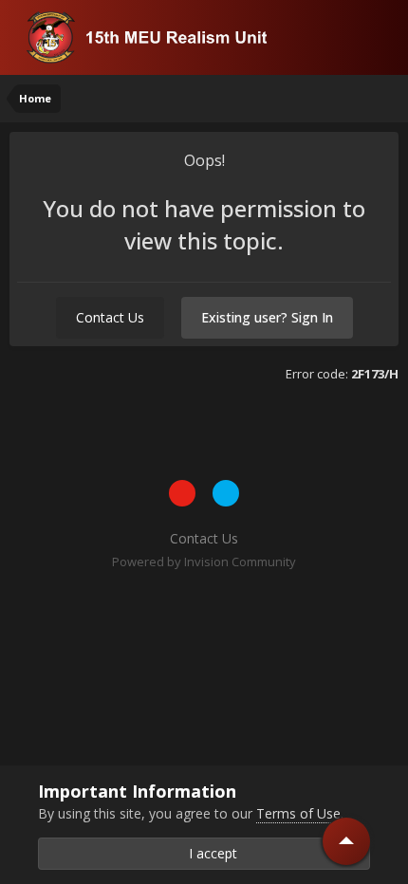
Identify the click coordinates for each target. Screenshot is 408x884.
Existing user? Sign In (267, 317)
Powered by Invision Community (204, 561)
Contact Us (110, 317)
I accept (209, 853)
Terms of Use (298, 813)
